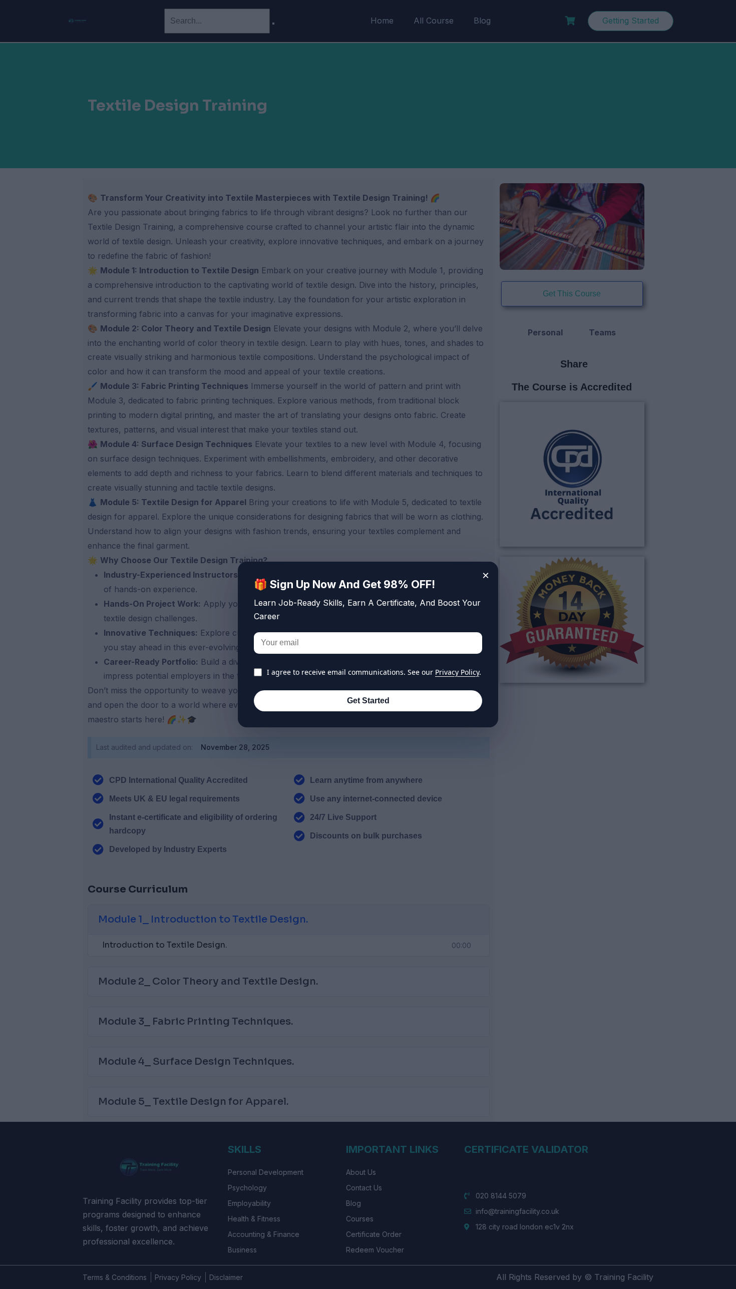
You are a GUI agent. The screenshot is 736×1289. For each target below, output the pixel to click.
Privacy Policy (457, 672)
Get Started (368, 700)
